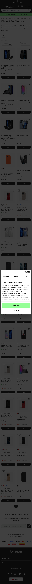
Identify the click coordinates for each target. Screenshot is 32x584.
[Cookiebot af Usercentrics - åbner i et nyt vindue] (23, 272)
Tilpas (15, 310)
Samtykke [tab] (6, 276)
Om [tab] (26, 276)
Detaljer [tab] (16, 276)
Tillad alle (16, 305)
